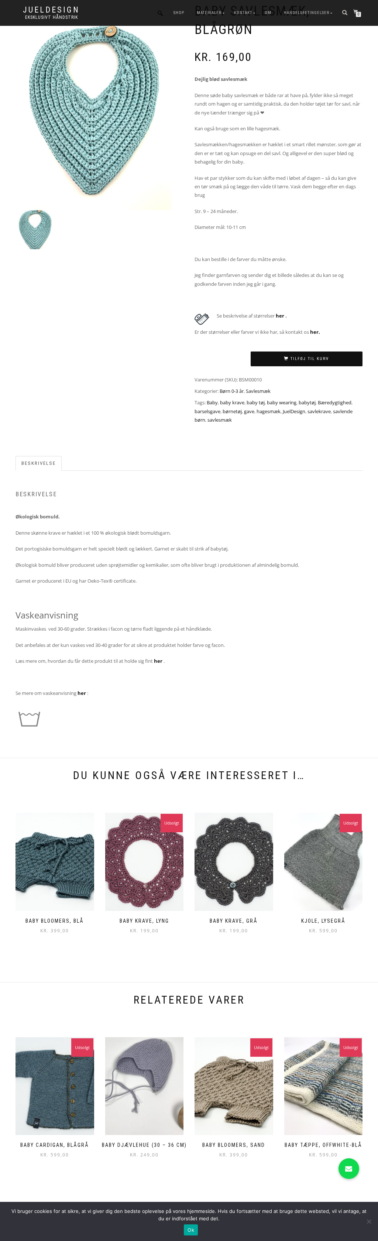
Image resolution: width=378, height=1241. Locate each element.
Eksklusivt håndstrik (51, 17)
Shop (178, 12)
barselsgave (207, 411)
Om (268, 12)
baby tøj (256, 402)
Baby (212, 402)
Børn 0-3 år (232, 391)
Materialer (209, 12)
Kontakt (243, 12)
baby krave (232, 402)
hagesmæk (269, 411)
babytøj (307, 402)
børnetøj (232, 411)
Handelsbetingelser (306, 12)
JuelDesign (51, 10)
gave (249, 411)
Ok (191, 1230)
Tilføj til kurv (310, 358)
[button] (349, 1168)
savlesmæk (219, 419)
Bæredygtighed (334, 402)
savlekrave (319, 411)
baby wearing (281, 402)
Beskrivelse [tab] (38, 463)
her (280, 315)
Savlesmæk (258, 391)
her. (315, 332)
